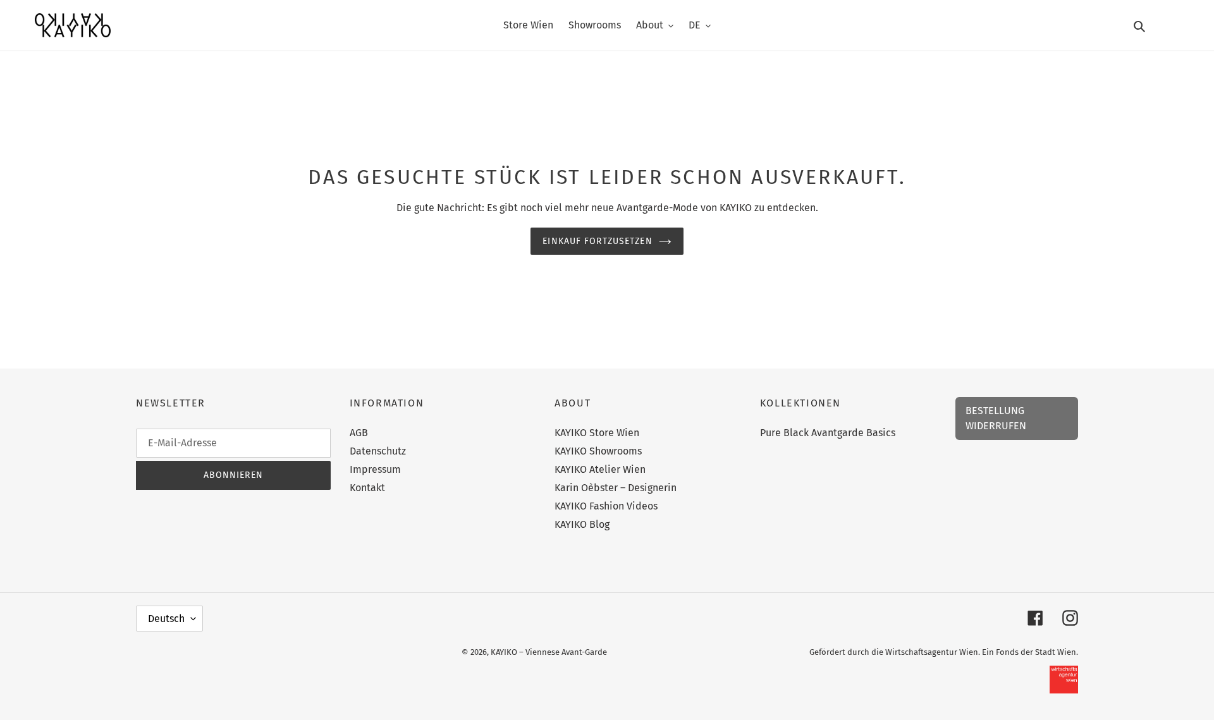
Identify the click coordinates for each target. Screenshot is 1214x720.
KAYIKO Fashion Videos (606, 506)
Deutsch (166, 619)
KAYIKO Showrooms (598, 451)
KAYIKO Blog (582, 524)
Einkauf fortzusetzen (597, 241)
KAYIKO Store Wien (597, 433)
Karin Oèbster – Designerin (616, 488)
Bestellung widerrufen (996, 418)
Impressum (375, 469)
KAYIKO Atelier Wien (600, 469)
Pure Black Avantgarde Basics (827, 433)
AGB (359, 433)
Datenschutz (378, 451)
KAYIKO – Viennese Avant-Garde (549, 652)
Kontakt (367, 488)
